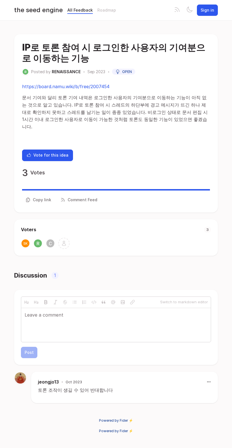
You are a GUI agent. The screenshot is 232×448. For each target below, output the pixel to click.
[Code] (94, 302)
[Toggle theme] (189, 10)
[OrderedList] (84, 302)
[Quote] (103, 302)
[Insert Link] (132, 302)
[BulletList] (74, 302)
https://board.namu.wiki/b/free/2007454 (65, 86)
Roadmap (106, 10)
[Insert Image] (123, 302)
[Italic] (55, 302)
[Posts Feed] (177, 10)
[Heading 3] (36, 302)
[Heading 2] (26, 302)
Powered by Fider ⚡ (116, 420)
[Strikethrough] (65, 302)
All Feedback (80, 10)
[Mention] (113, 302)
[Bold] (46, 302)
